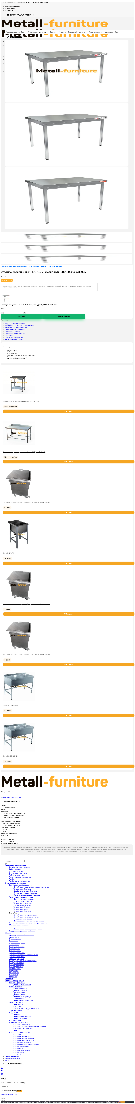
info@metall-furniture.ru (9, 843)
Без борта (17, 1054)
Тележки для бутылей (22, 907)
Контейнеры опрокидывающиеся (26, 917)
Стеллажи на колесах (22, 1024)
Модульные (13, 971)
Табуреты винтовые (16, 875)
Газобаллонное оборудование (20, 885)
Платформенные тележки (24, 899)
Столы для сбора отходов (24, 1040)
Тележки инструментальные (20, 877)
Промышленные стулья (18, 873)
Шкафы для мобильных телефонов (22, 961)
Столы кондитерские (22, 1050)
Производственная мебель (15, 32)
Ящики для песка (16, 967)
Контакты (9, 10)
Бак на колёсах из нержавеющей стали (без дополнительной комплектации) (26, 654)
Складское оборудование (15, 333)
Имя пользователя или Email (12, 1083)
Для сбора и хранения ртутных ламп (23, 955)
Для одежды (14, 937)
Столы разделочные (21, 1046)
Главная (3, 266)
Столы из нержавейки (54, 266)
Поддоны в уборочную (22, 997)
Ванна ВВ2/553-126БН (10, 705)
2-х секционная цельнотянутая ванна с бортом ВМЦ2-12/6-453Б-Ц (24, 452)
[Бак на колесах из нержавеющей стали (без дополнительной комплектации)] (19, 498)
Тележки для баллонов (22, 889)
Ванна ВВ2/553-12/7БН (10, 756)
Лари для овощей (16, 1010)
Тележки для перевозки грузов (21, 897)
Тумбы (11, 879)
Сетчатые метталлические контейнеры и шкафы (28, 923)
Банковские (13, 941)
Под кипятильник (20, 1018)
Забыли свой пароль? (9, 1094)
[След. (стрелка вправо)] (4, 1100)
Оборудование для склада (37, 32)
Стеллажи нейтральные (18, 1022)
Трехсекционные (20, 993)
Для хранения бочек (17, 953)
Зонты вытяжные (16, 1003)
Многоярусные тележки (23, 901)
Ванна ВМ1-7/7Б (8, 553)
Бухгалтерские (15, 939)
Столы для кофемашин (22, 1036)
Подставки (13, 1012)
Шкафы (52, 32)
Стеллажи (62, 32)
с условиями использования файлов (97, 1102)
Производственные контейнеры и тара (29, 921)
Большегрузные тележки (23, 905)
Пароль (4, 1087)
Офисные (13, 977)
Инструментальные (16, 947)
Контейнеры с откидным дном (25, 915)
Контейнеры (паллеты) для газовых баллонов (31, 887)
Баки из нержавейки (17, 983)
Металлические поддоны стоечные (27, 927)
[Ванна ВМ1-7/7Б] (19, 549)
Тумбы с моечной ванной (23, 1001)
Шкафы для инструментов (19, 867)
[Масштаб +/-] (4, 1098)
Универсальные (15, 969)
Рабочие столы (15, 869)
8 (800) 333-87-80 (16, 37)
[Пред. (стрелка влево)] (2, 1100)
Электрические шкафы (14, 339)
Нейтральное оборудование (16, 266)
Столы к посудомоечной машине (26, 1044)
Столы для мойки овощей (24, 1038)
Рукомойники (19, 999)
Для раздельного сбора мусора (21, 935)
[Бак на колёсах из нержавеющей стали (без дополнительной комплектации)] (19, 651)
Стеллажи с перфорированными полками (30, 1026)
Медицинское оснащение (15, 323)
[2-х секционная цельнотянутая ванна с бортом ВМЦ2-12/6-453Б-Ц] (19, 448)
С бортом (17, 1034)
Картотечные (14, 949)
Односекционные (20, 989)
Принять (121, 1102)
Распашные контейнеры (23, 919)
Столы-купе (18, 1048)
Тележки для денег (21, 909)
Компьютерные (15, 951)
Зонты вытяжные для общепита (26, 1008)
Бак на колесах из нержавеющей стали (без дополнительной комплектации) (26, 502)
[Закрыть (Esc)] (2, 1098)
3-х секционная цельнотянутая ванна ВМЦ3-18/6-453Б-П (21, 401)
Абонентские (14, 945)
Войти (19, 1091)
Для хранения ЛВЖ (17, 957)
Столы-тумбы (19, 1052)
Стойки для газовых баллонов (25, 893)
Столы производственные (37, 266)
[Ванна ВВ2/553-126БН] (19, 701)
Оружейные (14, 973)
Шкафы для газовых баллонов (25, 891)
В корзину (21, 316)
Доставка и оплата (12, 6)
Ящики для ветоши (16, 965)
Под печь (17, 1014)
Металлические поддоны (19, 925)
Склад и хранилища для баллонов (27, 895)
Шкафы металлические (14, 337)
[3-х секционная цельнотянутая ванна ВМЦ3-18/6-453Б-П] (19, 398)
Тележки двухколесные (23, 903)
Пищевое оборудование (76, 32)
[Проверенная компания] (11, 797)
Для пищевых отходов (22, 985)
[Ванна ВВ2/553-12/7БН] (19, 752)
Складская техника (95, 32)
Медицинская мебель (111, 32)
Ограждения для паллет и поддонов (28, 929)
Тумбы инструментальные (19, 881)
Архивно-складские (17, 943)
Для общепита (19, 995)
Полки (16, 1030)
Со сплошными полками (23, 1028)
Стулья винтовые (16, 871)
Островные (18, 1006)
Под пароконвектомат (22, 1016)
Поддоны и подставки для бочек (22, 931)
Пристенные (18, 1004)
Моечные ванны (15, 987)
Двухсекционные (20, 991)
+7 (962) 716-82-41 (8, 841)
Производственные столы (19, 1032)
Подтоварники (15, 1020)
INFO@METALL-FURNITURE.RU (20, 15)
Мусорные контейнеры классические (19, 325)
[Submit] (6, 863)
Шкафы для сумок (16, 963)
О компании (10, 8)
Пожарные (13, 975)
